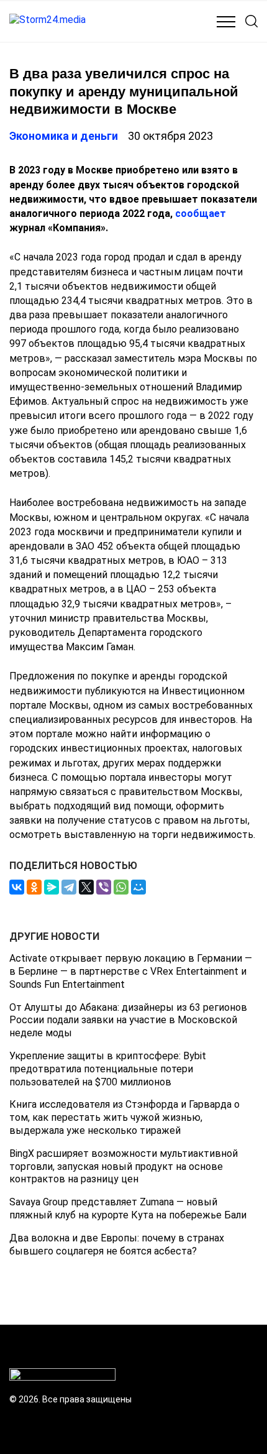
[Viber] (103, 887)
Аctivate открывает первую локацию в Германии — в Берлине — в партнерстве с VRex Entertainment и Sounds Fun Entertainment (130, 971)
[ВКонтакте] (16, 887)
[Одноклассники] (34, 887)
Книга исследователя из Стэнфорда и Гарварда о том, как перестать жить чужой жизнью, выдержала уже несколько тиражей (124, 1117)
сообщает (200, 213)
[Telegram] (68, 887)
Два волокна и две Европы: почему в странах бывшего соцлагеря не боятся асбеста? (116, 1244)
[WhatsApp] (121, 887)
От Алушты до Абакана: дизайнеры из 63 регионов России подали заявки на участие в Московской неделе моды (128, 1020)
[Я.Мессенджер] (51, 887)
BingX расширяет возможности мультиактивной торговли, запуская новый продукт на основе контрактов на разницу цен (123, 1166)
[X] (86, 887)
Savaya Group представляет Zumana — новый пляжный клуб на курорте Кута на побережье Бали (128, 1208)
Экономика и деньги (63, 135)
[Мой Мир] (138, 887)
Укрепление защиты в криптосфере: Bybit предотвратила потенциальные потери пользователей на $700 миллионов (107, 1069)
